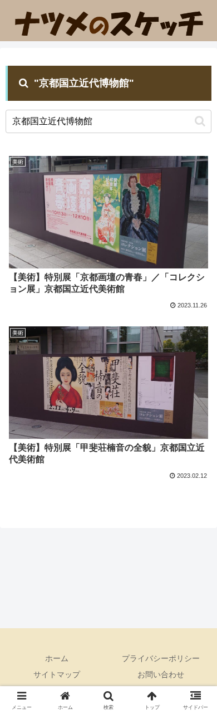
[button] (200, 121)
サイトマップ (56, 674)
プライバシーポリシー (161, 658)
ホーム (56, 658)
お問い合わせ (160, 674)
